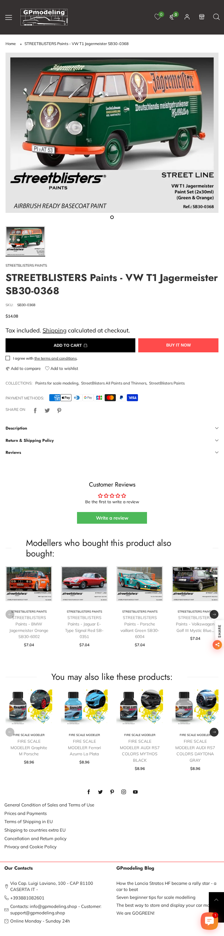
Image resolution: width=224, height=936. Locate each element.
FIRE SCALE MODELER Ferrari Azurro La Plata (84, 747)
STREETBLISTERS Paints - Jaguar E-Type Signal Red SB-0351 (84, 627)
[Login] (187, 17)
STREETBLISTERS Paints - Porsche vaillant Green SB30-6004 (139, 627)
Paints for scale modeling (56, 383)
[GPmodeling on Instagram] (123, 792)
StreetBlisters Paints (167, 383)
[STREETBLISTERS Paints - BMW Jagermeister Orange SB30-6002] (29, 583)
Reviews (13, 452)
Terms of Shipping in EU (28, 821)
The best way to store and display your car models (167, 905)
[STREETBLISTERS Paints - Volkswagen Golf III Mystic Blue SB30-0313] (195, 583)
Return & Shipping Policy (30, 440)
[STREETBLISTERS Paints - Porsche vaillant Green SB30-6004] (139, 583)
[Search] (216, 17)
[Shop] (202, 17)
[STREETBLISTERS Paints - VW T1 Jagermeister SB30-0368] (112, 133)
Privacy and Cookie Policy (30, 846)
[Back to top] (216, 899)
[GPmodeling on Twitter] (100, 792)
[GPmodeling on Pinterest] (112, 792)
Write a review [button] (112, 518)
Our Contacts (18, 868)
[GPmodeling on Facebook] (88, 792)
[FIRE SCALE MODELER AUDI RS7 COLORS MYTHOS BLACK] (139, 707)
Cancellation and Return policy (35, 838)
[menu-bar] (10, 17)
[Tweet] (47, 409)
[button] (10, 614)
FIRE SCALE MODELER (29, 735)
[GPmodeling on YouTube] (135, 792)
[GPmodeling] (44, 17)
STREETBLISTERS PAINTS (26, 265)
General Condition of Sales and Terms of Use (49, 805)
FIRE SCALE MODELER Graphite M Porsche (28, 747)
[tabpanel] (112, 133)
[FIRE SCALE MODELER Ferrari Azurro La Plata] (84, 707)
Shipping (54, 330)
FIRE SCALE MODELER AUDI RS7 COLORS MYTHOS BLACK (140, 751)
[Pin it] (59, 409)
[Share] (35, 409)
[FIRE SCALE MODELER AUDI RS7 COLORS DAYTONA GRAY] (195, 707)
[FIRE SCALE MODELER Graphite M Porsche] (29, 707)
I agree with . (45, 358)
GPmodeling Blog (135, 868)
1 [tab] (112, 217)
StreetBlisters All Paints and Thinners (113, 383)
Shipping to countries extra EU (35, 830)
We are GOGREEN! (135, 913)
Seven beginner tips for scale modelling (155, 897)
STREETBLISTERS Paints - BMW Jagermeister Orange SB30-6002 (28, 627)
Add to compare (25, 368)
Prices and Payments (25, 813)
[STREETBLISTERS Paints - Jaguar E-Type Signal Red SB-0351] (84, 583)
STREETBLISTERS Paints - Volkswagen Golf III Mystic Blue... (195, 624)
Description (16, 428)
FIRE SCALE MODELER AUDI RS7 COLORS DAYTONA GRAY (195, 751)
